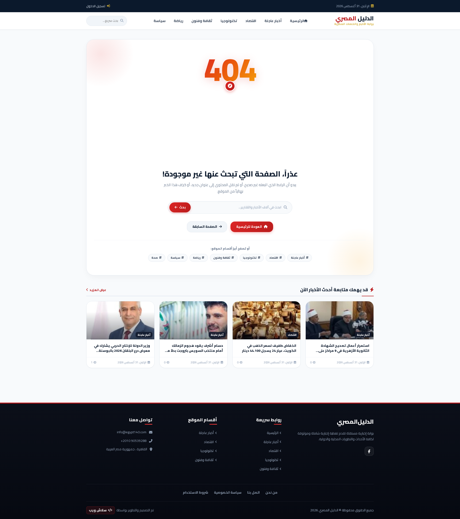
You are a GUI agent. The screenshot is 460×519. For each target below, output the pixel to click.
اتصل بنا (253, 492)
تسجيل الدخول (95, 6)
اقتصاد (273, 451)
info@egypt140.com (131, 432)
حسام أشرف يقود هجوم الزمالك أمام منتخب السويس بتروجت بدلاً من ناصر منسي (194, 350)
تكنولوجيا (271, 460)
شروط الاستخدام (195, 492)
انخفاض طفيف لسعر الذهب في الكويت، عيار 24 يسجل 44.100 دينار (269, 348)
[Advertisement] (230, 132)
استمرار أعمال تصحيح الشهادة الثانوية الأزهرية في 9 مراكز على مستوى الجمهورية (343, 350)
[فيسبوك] (369, 451)
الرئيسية (272, 433)
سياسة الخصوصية (228, 492)
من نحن (271, 492)
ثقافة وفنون (269, 469)
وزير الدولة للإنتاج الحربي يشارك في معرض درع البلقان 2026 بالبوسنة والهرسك (122, 350)
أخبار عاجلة (271, 442)
